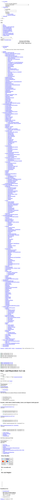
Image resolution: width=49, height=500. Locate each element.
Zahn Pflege (7, 337)
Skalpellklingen (8, 114)
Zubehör (9, 144)
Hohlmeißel (10, 151)
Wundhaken (10, 246)
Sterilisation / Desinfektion (10, 178)
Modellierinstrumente (9, 91)
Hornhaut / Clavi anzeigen (13, 128)
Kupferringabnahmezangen (10, 89)
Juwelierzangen (8, 109)
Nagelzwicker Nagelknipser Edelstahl (15, 160)
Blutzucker (7, 285)
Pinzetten (7, 171)
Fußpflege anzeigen (11, 309)
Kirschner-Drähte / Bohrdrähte (13, 234)
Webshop (2, 498)
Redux (9, 70)
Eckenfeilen (10, 148)
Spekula (6, 276)
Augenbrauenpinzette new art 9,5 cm (7, 416)
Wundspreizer (10, 247)
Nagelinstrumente (8, 145)
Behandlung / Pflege (9, 220)
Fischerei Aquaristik (11, 327)
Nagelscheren (10, 321)
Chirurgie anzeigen (11, 227)
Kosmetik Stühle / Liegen (12, 194)
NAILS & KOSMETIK (7, 28)
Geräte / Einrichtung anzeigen (13, 122)
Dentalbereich (8, 248)
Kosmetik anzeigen (11, 332)
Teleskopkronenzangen (9, 97)
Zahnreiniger (10, 262)
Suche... (2, 39)
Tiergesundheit (8, 335)
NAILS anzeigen (11, 201)
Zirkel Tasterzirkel (8, 101)
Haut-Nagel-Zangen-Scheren (13, 203)
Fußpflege (7, 308)
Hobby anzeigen (11, 324)
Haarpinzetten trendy (12, 191)
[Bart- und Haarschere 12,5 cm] (6, 362)
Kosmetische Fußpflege (7, 30)
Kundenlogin (5, 7)
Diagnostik (7, 265)
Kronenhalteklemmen (9, 87)
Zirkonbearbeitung (11, 76)
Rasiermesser (10, 198)
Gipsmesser (7, 80)
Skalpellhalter (7, 174)
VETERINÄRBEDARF (7, 31)
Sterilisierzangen (11, 274)
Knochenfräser (10, 65)
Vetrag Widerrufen (6, 445)
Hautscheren (7, 124)
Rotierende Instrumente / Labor (11, 94)
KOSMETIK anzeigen (12, 187)
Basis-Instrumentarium (9, 219)
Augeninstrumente (8, 218)
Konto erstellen (10, 14)
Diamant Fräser (10, 133)
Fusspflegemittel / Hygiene (10, 120)
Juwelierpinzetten (8, 107)
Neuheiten (7, 170)
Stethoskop (7, 302)
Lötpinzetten (7, 90)
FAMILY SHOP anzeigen (10, 307)
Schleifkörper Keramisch (12, 141)
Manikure (7, 291)
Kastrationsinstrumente (12, 233)
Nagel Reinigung (11, 320)
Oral (6, 93)
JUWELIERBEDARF (7, 27)
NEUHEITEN (5, 32)
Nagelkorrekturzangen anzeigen (14, 154)
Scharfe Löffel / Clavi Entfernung (14, 129)
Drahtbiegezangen (8, 77)
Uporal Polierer (10, 74)
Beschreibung (5, 389)
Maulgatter (10, 254)
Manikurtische (10, 205)
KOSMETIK (7, 186)
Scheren (6, 172)
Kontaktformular (6, 491)
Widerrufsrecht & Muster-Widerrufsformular (11, 447)
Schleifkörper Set (11, 142)
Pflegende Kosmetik (11, 196)
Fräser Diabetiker (11, 135)
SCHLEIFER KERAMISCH (10, 173)
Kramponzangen (8, 85)
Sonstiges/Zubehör (8, 110)
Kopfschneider (10, 165)
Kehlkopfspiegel (8, 288)
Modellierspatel (8, 92)
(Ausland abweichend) (18, 376)
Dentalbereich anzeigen (12, 249)
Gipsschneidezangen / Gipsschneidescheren (13, 81)
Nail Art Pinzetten (11, 211)
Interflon (4, 25)
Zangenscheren (10, 169)
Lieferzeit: (2, 375)
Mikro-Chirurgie (11, 235)
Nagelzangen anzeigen (12, 163)
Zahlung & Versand (6, 448)
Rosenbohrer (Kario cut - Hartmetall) (15, 71)
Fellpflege (9, 223)
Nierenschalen (8, 292)
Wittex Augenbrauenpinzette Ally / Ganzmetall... (9, 425)
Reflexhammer (8, 297)
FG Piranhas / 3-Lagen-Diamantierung (15, 63)
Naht (9, 238)
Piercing (9, 197)
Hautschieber (10, 150)
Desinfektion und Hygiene (13, 180)
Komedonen (7, 290)
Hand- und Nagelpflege (9, 316)
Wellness (7, 336)
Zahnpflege (10, 225)
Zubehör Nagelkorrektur (12, 156)
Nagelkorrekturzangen (9, 153)
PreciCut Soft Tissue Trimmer (13, 69)
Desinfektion (7, 286)
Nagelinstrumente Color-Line (13, 152)
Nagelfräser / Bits (8, 130)
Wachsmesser (7, 98)
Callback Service (6, 453)
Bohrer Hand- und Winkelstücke (14, 59)
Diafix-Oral (10, 60)
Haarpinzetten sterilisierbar (13, 190)
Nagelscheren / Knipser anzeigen (14, 158)
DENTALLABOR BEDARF (8, 26)
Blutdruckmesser (8, 284)
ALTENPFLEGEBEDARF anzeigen (12, 282)
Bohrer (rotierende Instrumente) (11, 55)
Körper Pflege (8, 330)
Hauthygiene (10, 193)
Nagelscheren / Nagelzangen (13, 210)
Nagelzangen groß (11, 167)
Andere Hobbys (11, 325)
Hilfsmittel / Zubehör (9, 126)
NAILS (6, 200)
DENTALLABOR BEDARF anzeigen (12, 53)
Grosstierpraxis (8, 269)
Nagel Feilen (10, 319)
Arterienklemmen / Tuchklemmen (14, 229)
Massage (9, 195)
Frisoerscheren (10, 189)
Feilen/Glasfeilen (11, 202)
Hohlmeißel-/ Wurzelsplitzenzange (14, 252)
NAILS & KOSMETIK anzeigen (11, 185)
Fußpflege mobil (8, 118)
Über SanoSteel (6, 344)
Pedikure (7, 294)
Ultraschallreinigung (11, 182)
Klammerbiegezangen (9, 83)
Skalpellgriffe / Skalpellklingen (13, 243)
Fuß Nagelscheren (11, 310)
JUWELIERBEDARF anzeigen (11, 105)
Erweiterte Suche (8, 39)
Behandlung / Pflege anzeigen (13, 221)
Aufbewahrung (8, 283)
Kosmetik (7, 331)
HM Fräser (10, 137)
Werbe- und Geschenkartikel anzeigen (12, 340)
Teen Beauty (7, 213)
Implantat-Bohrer (11, 64)
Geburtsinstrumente (9, 267)
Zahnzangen (10, 264)
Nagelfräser (10, 206)
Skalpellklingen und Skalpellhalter (14, 257)
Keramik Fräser (11, 139)
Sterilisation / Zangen (12, 245)
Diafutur (9, 61)
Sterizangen (7, 301)
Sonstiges (9, 244)
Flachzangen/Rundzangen (10, 79)
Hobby (6, 323)
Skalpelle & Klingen (9, 300)
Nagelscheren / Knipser (9, 157)
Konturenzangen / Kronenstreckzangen (12, 84)
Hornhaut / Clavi (8, 127)
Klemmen (7, 289)
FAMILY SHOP (6, 35)
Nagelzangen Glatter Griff (13, 166)
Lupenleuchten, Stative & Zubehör (14, 123)
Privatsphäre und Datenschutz (8, 452)
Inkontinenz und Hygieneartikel (11, 287)
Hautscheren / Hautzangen (13, 204)
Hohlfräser (10, 138)
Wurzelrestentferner (11, 260)
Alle (3, 24)
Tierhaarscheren (8, 277)
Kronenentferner (11, 66)
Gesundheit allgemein (9, 315)
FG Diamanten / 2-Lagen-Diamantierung (15, 62)
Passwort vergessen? (11, 15)
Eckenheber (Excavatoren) (13, 149)
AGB (4, 451)
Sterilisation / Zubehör (12, 181)
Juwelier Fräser (8, 106)
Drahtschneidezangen (9, 78)
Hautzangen (7, 125)
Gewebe (9, 232)
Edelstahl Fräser (11, 134)
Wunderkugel (10, 75)
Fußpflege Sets (8, 119)
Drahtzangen (10, 231)
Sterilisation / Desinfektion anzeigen (14, 179)
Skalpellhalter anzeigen (12, 175)
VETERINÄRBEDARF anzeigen (11, 216)
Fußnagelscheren (11, 159)
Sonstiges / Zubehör (9, 95)
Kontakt (4, 446)
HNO (6, 270)
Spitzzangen (7, 96)
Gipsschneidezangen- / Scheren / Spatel (12, 268)
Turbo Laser (10, 72)
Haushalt (7, 322)
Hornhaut (9, 314)
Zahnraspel (10, 261)
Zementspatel (7, 100)
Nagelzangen (7, 161)
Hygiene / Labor (8, 271)
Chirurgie (7, 226)
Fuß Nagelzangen (11, 312)
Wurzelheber (10, 259)
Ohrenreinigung (8, 293)
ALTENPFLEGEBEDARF (8, 33)
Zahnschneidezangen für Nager (13, 263)
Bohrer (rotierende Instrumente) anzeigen (15, 56)
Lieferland (7, 4)
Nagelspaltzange (11, 155)
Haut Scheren (10, 318)
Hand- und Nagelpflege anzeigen (14, 317)
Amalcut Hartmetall (11, 57)
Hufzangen (7, 217)
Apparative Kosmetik (12, 188)
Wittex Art (7, 342)
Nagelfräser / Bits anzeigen (13, 131)
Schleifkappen (10, 140)
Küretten (9, 253)
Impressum (5, 444)
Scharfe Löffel (8, 298)
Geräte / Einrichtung (9, 121)
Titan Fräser (10, 143)
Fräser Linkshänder (11, 136)
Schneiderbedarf (11, 329)
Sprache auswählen (9, 3)
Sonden (9, 258)
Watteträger (7, 303)
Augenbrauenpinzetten (12, 333)
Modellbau (10, 328)
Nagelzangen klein (11, 168)
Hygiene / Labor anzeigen (12, 272)
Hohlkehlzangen (8, 82)
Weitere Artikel (8, 99)
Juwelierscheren (8, 108)
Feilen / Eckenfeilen (9, 116)
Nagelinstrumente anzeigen (13, 146)
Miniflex (9, 67)
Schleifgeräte (10, 212)
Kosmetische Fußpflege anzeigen (11, 113)
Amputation (10, 228)
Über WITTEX (12, 344)
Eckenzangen (7, 115)
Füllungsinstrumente (11, 250)
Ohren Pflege (7, 334)
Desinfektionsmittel (11, 273)
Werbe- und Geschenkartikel (8, 34)
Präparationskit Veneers (12, 68)
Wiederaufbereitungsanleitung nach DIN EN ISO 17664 (13, 450)
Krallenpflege (10, 224)
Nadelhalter (10, 236)
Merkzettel (5, 16)
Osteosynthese (10, 239)
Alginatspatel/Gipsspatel (9, 54)
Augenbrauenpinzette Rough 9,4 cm (7, 406)
